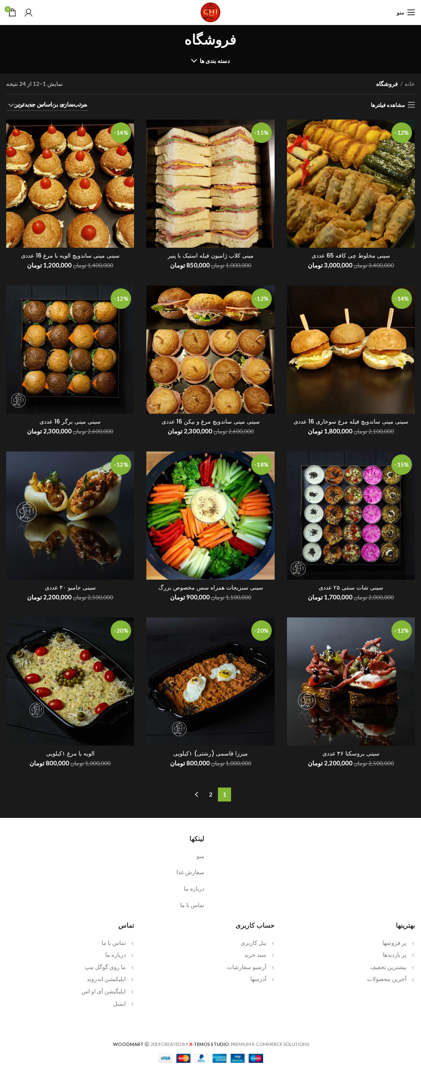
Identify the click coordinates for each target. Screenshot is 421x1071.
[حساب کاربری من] (29, 12)
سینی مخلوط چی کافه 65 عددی (351, 255)
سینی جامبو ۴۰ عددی (70, 587)
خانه (410, 83)
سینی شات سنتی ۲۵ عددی (351, 587)
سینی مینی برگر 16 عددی (70, 421)
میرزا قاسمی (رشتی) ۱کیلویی (210, 753)
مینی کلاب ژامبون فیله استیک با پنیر (211, 255)
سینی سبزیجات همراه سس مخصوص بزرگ (210, 587)
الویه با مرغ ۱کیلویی (70, 753)
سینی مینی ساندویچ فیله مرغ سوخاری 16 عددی (351, 421)
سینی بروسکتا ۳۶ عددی (350, 753)
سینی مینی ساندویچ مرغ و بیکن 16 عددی (211, 421)
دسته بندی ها (215, 60)
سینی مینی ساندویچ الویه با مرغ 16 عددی (70, 255)
